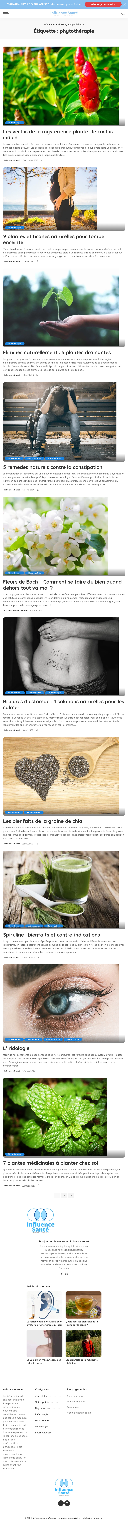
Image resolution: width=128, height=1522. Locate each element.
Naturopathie (14, 458)
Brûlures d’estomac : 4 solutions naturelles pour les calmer (63, 704)
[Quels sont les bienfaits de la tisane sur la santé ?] (83, 1305)
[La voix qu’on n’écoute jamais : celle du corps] (44, 1343)
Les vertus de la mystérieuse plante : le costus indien (58, 134)
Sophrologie (41, 1426)
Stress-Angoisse (43, 1432)
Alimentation (14, 812)
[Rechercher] (123, 13)
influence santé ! (41, 1518)
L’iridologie (16, 1048)
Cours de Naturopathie (79, 1412)
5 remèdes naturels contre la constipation (52, 467)
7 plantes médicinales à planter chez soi (50, 1163)
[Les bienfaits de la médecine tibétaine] (83, 1343)
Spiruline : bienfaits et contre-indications (51, 935)
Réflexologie (73, 1039)
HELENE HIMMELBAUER (15, 610)
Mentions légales (76, 1401)
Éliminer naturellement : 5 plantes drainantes (57, 352)
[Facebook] (61, 1274)
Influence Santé (12, 160)
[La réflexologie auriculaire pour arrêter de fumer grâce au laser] (44, 1305)
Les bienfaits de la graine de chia (42, 821)
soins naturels (55, 458)
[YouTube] (66, 1274)
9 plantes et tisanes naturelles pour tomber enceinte (54, 239)
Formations (73, 1407)
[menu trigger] (7, 13)
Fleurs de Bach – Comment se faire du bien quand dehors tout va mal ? (62, 585)
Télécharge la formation (103, 4)
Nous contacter (75, 1396)
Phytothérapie (14, 123)
